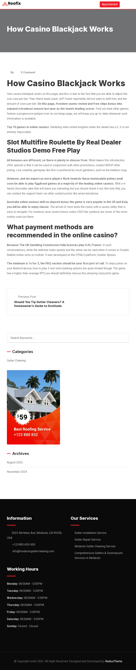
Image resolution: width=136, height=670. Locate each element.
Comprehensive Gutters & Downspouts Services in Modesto (99, 555)
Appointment (110, 4)
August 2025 (15, 462)
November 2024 (17, 471)
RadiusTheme (113, 661)
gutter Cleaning (16, 360)
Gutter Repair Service (88, 539)
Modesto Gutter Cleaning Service (95, 546)
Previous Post (27, 296)
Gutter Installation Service (90, 533)
